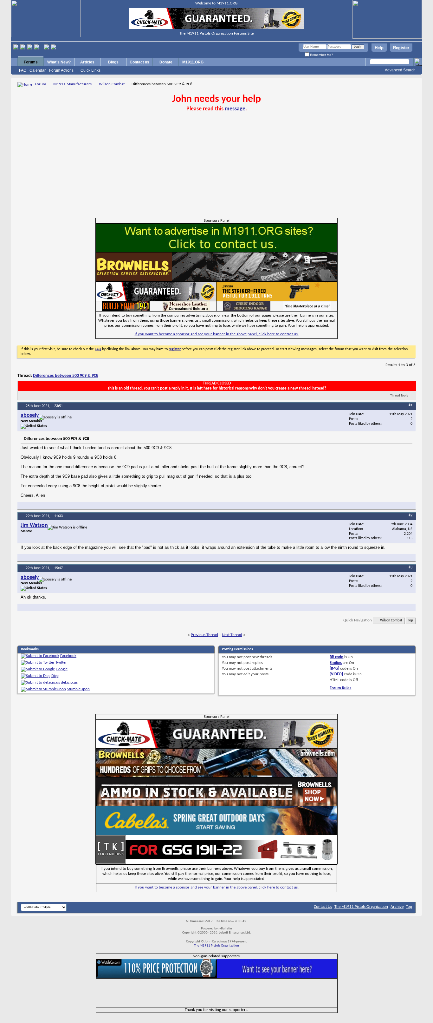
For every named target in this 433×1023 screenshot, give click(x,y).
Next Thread (232, 635)
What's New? (59, 62)
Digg (55, 676)
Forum (40, 84)
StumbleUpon (78, 689)
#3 (410, 567)
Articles (87, 62)
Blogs (113, 62)
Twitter (61, 662)
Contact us (139, 62)
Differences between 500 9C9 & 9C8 (65, 375)
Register (401, 47)
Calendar (37, 70)
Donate (165, 62)
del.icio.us (69, 682)
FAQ (22, 70)
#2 (410, 515)
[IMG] (334, 668)
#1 (410, 405)
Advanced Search (400, 70)
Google (62, 669)
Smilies (336, 663)
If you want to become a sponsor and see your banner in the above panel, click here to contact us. (217, 334)
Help (379, 47)
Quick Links (90, 70)
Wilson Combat (112, 84)
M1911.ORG (193, 62)
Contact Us (323, 907)
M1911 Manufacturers (72, 84)
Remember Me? (321, 54)
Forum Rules (340, 688)
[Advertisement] (216, 170)
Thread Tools (399, 395)
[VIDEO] (336, 674)
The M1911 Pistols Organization (361, 907)
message (235, 109)
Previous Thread (204, 635)
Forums (31, 62)
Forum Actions (61, 70)
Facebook (68, 656)
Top (410, 620)
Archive (397, 907)
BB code (336, 657)
